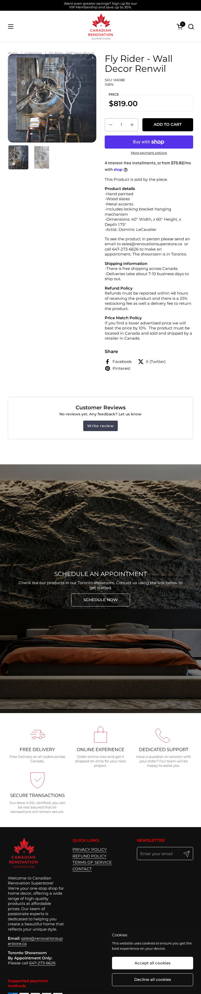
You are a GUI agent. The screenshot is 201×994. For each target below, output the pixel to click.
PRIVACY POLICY (89, 849)
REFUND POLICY (89, 856)
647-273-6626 (42, 962)
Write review (100, 425)
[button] (191, 26)
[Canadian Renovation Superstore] (100, 26)
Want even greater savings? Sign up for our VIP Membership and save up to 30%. (100, 5)
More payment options (149, 153)
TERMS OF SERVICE (92, 862)
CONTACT (82, 868)
